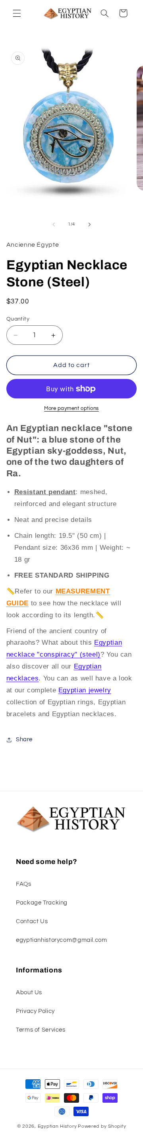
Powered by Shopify (102, 1126)
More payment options (71, 408)
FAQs (23, 884)
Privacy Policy (35, 1011)
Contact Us (32, 921)
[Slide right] (89, 224)
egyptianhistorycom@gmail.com (61, 940)
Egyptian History (57, 1126)
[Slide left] (53, 224)
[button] (17, 13)
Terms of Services (41, 1030)
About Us (29, 992)
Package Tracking (42, 903)
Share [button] (24, 739)
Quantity (17, 319)
